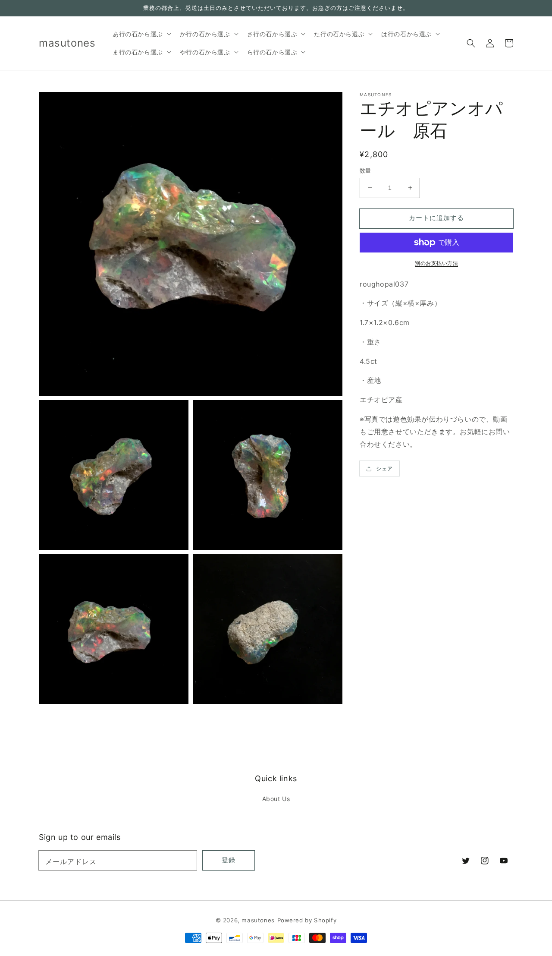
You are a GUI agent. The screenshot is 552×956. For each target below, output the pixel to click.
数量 (365, 170)
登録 (228, 860)
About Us (276, 798)
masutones (258, 920)
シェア (384, 468)
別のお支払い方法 (436, 263)
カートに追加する (436, 218)
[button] (470, 43)
